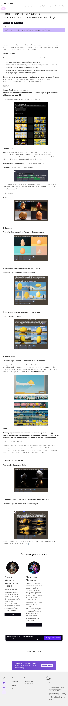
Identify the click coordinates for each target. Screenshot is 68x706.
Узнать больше (33, 625)
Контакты (15, 681)
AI (12, 22)
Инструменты (19, 22)
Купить (12, 614)
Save (3, 8)
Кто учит (14, 685)
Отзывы (14, 689)
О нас (13, 678)
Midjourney (6, 22)
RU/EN (3, 678)
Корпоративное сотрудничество (28, 682)
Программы (27, 678)
